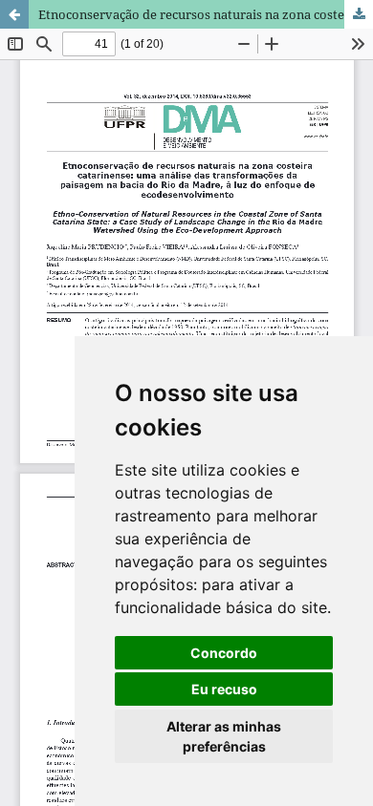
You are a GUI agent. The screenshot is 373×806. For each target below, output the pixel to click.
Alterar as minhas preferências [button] (223, 736)
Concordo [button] (223, 653)
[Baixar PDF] (358, 14)
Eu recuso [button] (224, 689)
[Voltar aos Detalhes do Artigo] (14, 14)
